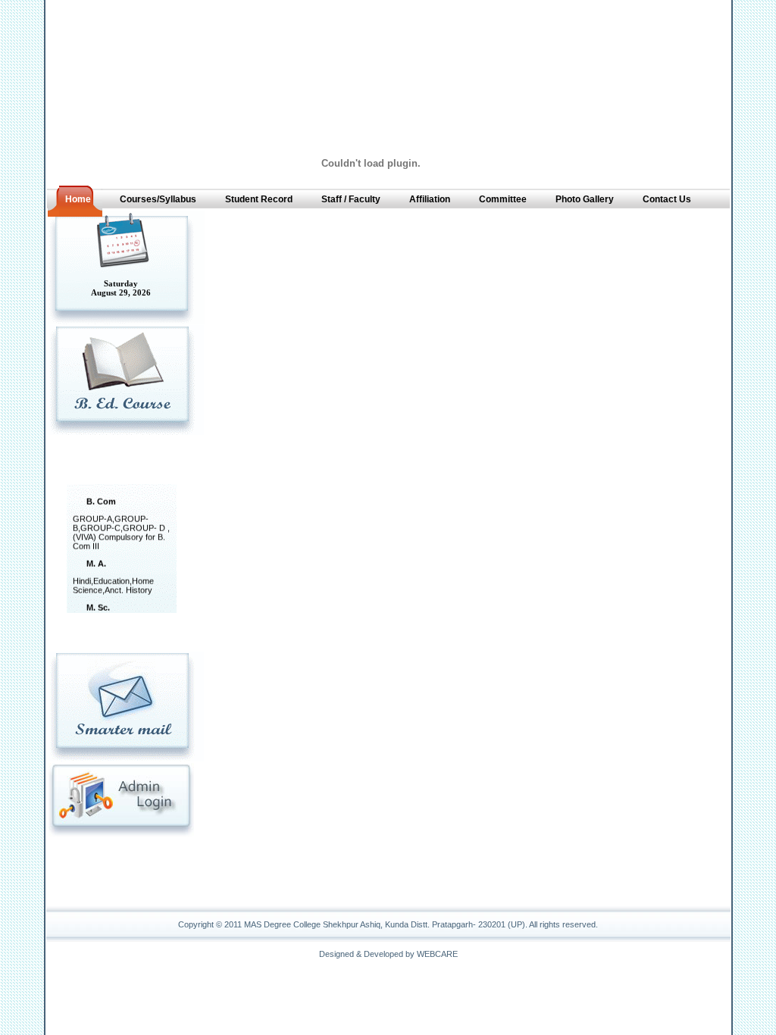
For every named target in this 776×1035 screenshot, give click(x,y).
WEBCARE (437, 953)
